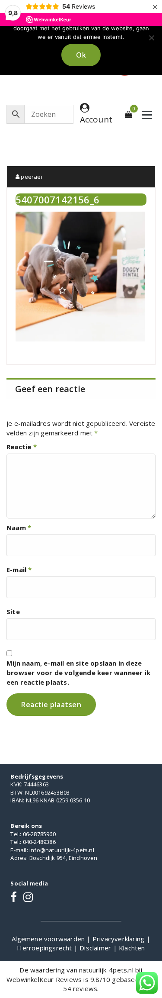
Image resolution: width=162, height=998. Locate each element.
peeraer (31, 176)
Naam (18, 527)
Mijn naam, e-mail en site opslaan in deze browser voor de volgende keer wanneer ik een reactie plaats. (78, 672)
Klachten (132, 947)
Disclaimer (96, 947)
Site (13, 611)
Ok (81, 55)
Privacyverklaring (119, 938)
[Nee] (151, 37)
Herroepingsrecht (45, 947)
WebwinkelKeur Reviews (44, 979)
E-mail (19, 569)
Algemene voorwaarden (49, 938)
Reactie (21, 446)
